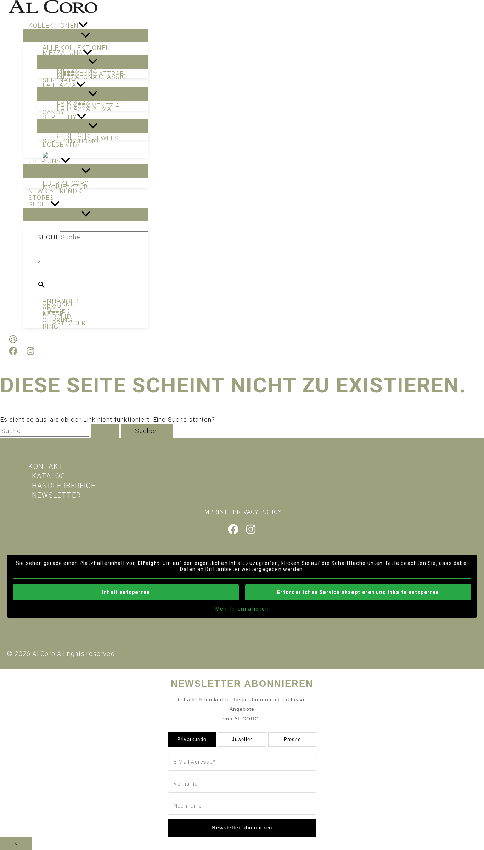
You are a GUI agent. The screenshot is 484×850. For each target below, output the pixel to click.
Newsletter (56, 495)
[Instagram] (30, 353)
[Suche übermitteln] (105, 431)
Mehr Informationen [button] (242, 609)
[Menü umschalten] (85, 35)
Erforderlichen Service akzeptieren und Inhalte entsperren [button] (358, 592)
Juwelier (242, 739)
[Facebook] (13, 353)
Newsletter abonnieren (242, 827)
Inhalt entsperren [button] (126, 592)
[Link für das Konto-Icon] (13, 340)
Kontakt (45, 466)
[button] (83, 25)
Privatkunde (191, 739)
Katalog (49, 476)
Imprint (214, 512)
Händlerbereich (64, 485)
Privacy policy (257, 512)
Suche (48, 237)
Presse (292, 739)
